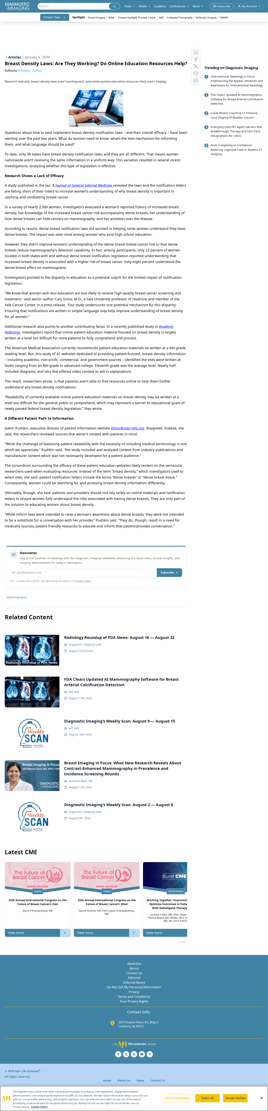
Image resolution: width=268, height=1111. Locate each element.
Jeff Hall (74, 692)
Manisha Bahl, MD (81, 781)
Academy (160, 6)
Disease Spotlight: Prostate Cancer (137, 17)
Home (107, 1080)
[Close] (261, 1098)
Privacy (134, 992)
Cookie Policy (39, 1107)
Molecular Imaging (206, 17)
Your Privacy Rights (134, 1001)
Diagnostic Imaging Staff (85, 644)
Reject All (207, 1098)
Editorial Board (134, 982)
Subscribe (167, 572)
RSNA (111, 17)
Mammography (16, 597)
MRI (161, 17)
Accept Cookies (235, 1098)
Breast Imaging (96, 17)
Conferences (177, 6)
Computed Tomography (179, 17)
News (140, 1080)
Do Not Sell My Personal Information (134, 987)
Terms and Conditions (134, 996)
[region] (134, 1098)
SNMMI (224, 17)
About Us (124, 1080)
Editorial (134, 978)
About (134, 968)
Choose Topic (52, 17)
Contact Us (134, 973)
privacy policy (83, 581)
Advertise (134, 963)
